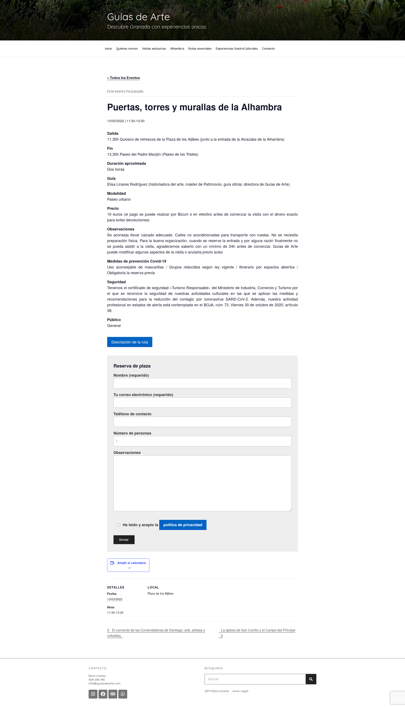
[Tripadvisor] (112, 694)
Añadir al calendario (131, 563)
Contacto (268, 48)
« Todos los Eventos (123, 77)
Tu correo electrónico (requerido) (143, 394)
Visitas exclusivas (154, 48)
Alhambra (177, 48)
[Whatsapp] (122, 694)
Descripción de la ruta (129, 342)
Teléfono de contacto (132, 414)
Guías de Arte (138, 16)
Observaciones (127, 452)
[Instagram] (93, 694)
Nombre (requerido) (131, 375)
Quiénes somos (127, 48)
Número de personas (132, 433)
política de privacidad (182, 524)
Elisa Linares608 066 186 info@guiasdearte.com (104, 679)
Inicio (108, 48)
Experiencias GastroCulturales (237, 48)
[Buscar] (311, 679)
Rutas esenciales (200, 48)
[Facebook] (103, 694)
